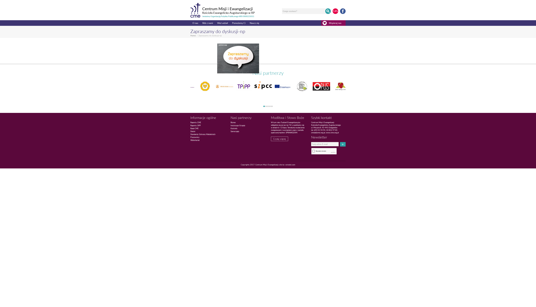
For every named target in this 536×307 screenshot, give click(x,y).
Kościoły (234, 128)
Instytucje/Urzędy (238, 125)
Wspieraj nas (335, 23)
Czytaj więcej (279, 138)
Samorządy (235, 131)
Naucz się (254, 23)
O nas (195, 23)
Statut (192, 131)
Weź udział (222, 23)
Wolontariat (195, 140)
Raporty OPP (195, 125)
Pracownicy (194, 137)
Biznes (233, 122)
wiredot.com (290, 164)
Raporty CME (195, 122)
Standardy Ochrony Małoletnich (202, 134)
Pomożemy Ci (239, 23)
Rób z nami (207, 23)
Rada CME (194, 128)
